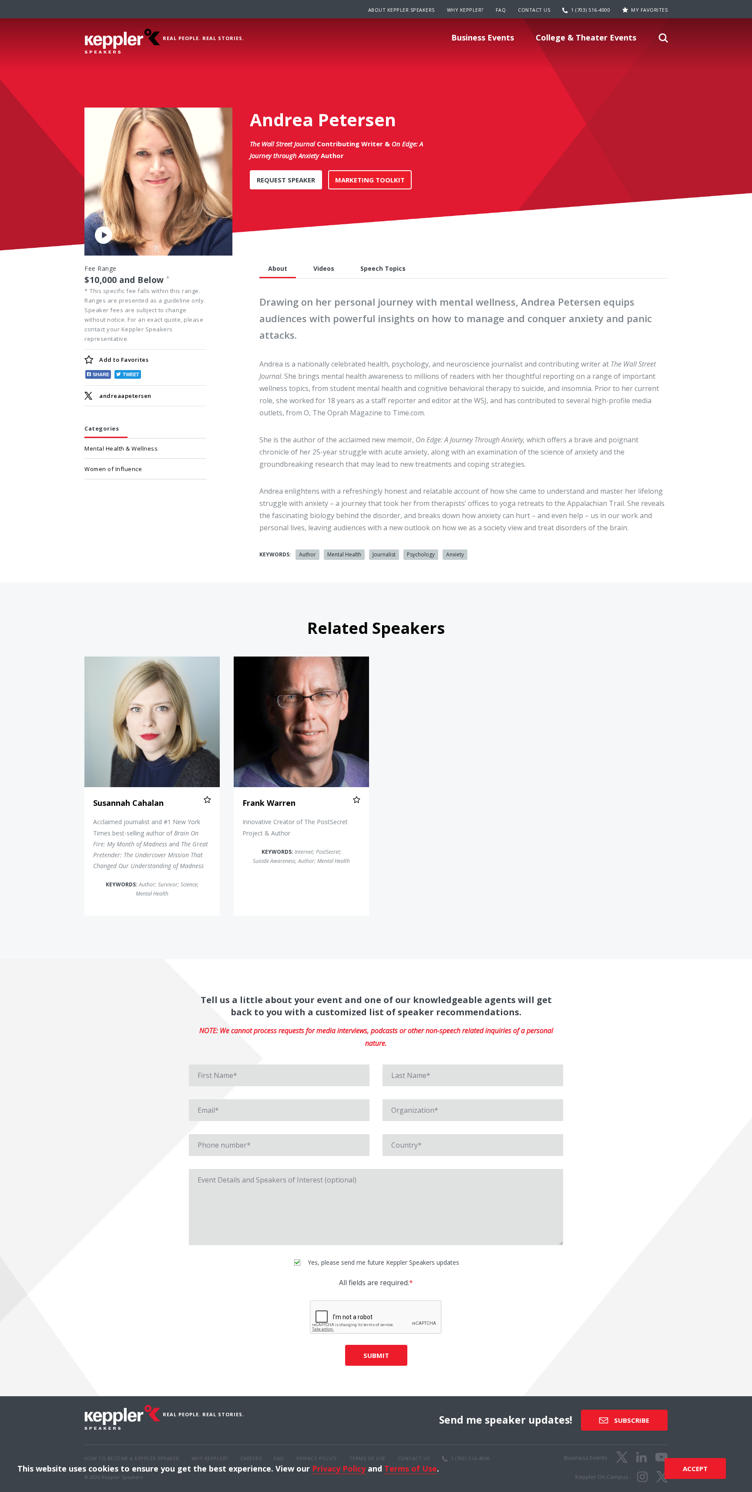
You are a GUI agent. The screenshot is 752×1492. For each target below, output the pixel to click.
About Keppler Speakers (401, 10)
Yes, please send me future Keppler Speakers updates (382, 1262)
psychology (421, 554)
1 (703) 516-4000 (590, 10)
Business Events (482, 37)
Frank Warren (268, 803)
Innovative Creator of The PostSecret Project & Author (295, 827)
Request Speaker (286, 179)
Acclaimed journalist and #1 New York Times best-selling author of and (150, 844)
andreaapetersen (125, 396)
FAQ (501, 10)
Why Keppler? (465, 10)
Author (307, 554)
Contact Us (534, 10)
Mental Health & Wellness (121, 448)
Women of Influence (113, 469)
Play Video (103, 234)
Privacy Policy (339, 1468)
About (277, 268)
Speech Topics (383, 268)
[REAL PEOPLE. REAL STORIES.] (122, 41)
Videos (323, 268)
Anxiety (455, 554)
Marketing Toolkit (370, 179)
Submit (376, 1355)
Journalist (384, 554)
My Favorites (649, 10)
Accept (695, 1468)
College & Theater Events (586, 37)
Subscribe (630, 1420)
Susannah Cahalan (128, 803)
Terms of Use (410, 1468)
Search (663, 40)
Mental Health (344, 554)
